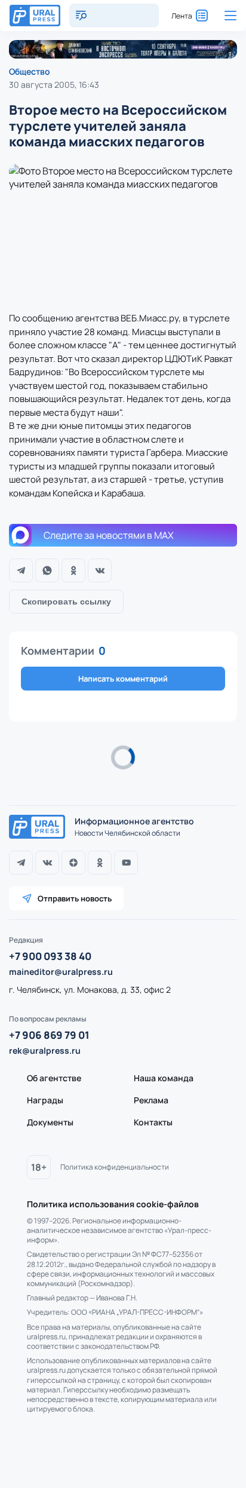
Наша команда (163, 1078)
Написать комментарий (123, 678)
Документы (50, 1122)
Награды (45, 1100)
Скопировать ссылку (66, 601)
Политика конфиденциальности (114, 1167)
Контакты (153, 1122)
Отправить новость (75, 898)
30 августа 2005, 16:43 (54, 84)
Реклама (151, 1100)
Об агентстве (54, 1078)
